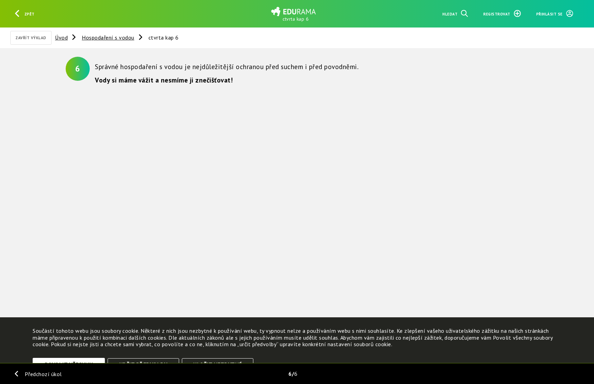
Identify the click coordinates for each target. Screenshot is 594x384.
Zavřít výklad (30, 37)
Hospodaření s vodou (108, 37)
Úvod (61, 37)
